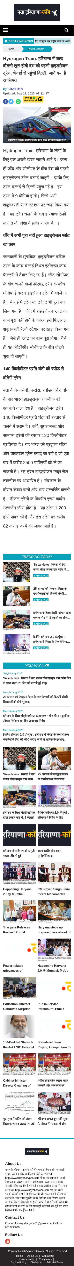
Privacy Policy (27, 1259)
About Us (13, 1164)
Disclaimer (36, 1262)
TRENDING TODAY (37, 557)
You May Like (37, 666)
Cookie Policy (18, 1262)
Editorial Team (55, 1262)
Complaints (45, 1259)
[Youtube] (7, 1241)
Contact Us (15, 1217)
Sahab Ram (15, 89)
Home (10, 48)
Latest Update (36, 48)
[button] (5, 30)
